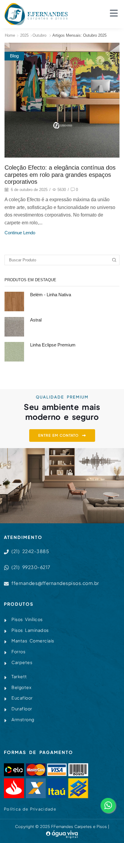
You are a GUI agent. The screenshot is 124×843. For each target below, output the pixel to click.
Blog (14, 56)
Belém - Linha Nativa (50, 294)
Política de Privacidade (30, 809)
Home (10, 35)
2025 (24, 35)
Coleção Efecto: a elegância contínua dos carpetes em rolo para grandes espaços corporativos (60, 174)
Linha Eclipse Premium (53, 345)
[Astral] (14, 327)
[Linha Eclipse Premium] (14, 352)
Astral (36, 320)
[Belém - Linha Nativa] (14, 301)
